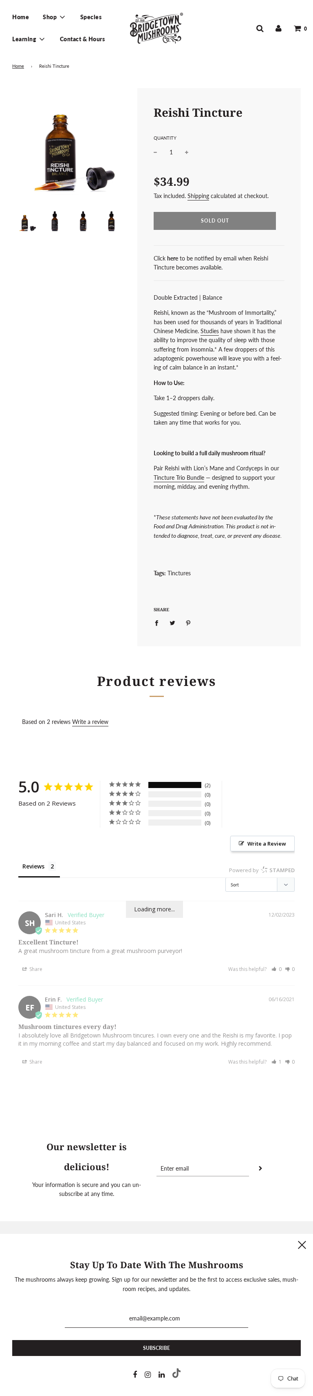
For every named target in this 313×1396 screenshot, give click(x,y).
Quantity (165, 137)
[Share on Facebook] (159, 622)
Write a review (90, 721)
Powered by (262, 870)
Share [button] (35, 969)
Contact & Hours (82, 39)
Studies (210, 330)
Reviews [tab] (33, 866)
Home (20, 16)
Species (91, 16)
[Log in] (279, 27)
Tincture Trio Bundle (179, 477)
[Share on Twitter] (172, 622)
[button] (276, 969)
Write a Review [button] (266, 843)
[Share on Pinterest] (188, 622)
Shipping (198, 195)
